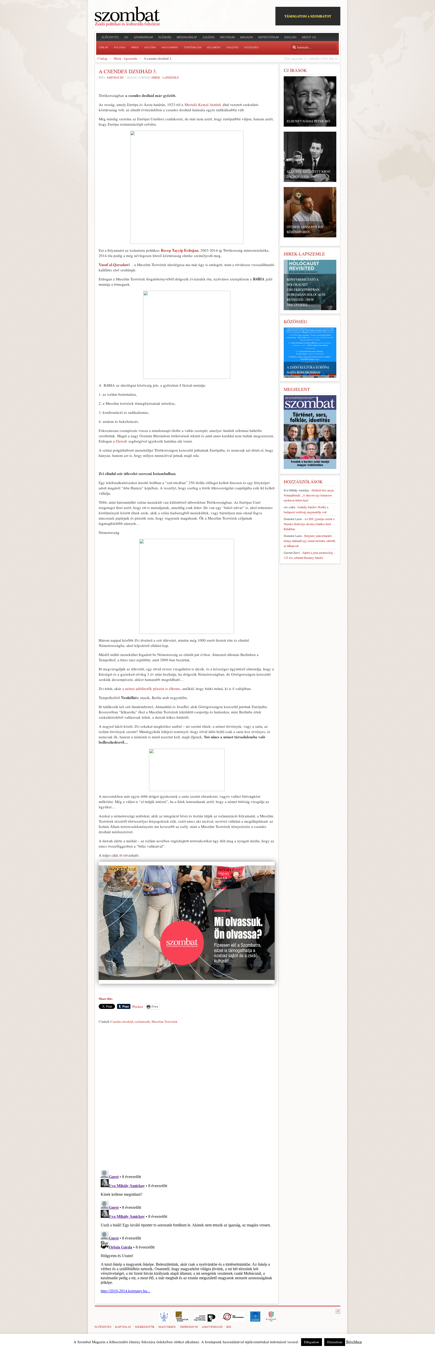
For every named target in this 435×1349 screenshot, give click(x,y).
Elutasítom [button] (334, 1342)
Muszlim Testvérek (164, 1021)
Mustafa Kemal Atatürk (203, 104)
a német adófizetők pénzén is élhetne (151, 688)
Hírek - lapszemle (125, 58)
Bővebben (354, 1341)
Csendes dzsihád (122, 1021)
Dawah (122, 441)
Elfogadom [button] (311, 1342)
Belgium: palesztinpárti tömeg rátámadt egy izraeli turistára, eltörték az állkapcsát (309, 541)
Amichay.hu (115, 77)
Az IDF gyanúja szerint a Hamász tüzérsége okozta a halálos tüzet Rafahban (309, 524)
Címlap (102, 58)
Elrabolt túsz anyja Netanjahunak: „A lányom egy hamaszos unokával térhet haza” (309, 495)
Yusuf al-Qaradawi (115, 264)
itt (120, 855)
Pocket (137, 1006)
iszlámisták (142, 1021)
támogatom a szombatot (307, 16)
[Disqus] (187, 1096)
